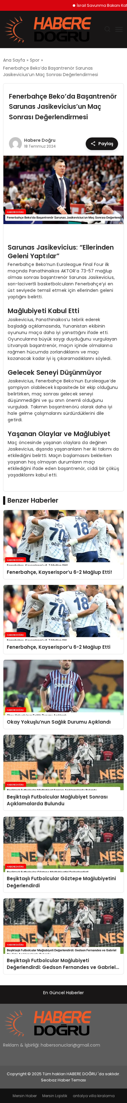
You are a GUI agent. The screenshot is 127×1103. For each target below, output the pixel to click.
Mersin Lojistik (54, 1095)
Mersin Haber (25, 1095)
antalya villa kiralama (94, 1095)
